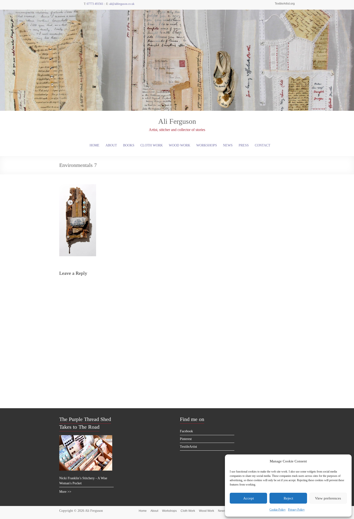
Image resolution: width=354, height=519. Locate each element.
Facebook (186, 431)
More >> (65, 491)
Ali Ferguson (177, 121)
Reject (288, 498)
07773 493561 (95, 4)
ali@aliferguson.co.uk (121, 4)
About (111, 145)
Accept (248, 498)
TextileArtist (188, 446)
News (228, 145)
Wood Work (179, 145)
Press (244, 145)
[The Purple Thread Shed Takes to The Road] (85, 437)
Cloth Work (151, 145)
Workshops (206, 145)
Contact (262, 145)
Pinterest (186, 439)
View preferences (328, 498)
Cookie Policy (277, 509)
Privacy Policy (296, 509)
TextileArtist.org (285, 3)
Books (128, 145)
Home (94, 145)
